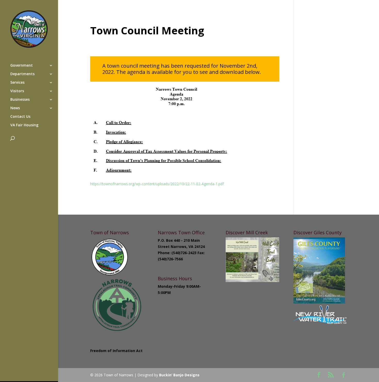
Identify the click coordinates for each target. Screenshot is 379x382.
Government (21, 66)
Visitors (17, 91)
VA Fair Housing (24, 125)
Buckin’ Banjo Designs (179, 374)
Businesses (20, 100)
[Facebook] (343, 375)
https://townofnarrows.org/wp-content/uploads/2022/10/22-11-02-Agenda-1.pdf (157, 183)
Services (17, 83)
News (15, 108)
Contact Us (20, 117)
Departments (22, 74)
